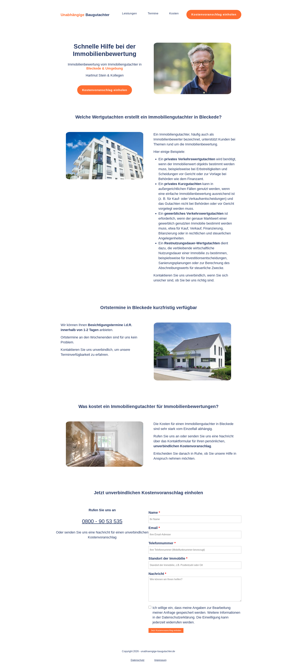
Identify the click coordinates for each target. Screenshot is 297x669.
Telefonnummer (162, 543)
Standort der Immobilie (167, 558)
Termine (153, 13)
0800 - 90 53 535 (102, 521)
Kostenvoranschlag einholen (213, 14)
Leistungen (129, 13)
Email (154, 528)
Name (154, 512)
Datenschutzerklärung (178, 617)
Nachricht (157, 574)
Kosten (174, 13)
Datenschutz (137, 660)
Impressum (160, 660)
